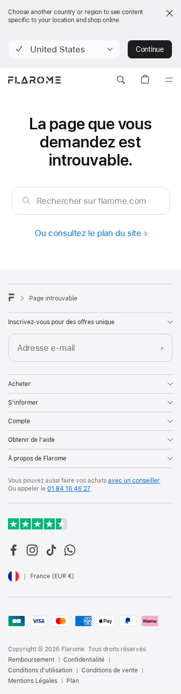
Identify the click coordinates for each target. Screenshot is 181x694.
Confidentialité (84, 659)
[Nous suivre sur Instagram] (32, 550)
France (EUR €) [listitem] (52, 576)
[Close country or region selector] (169, 13)
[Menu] (169, 80)
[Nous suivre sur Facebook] (13, 550)
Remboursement (31, 659)
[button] (64, 49)
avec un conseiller (134, 480)
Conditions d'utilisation (40, 670)
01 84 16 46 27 (68, 488)
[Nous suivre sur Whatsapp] (69, 550)
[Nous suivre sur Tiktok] (51, 550)
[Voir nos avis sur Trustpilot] (37, 523)
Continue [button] (150, 49)
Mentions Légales (32, 680)
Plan (72, 680)
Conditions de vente (109, 670)
